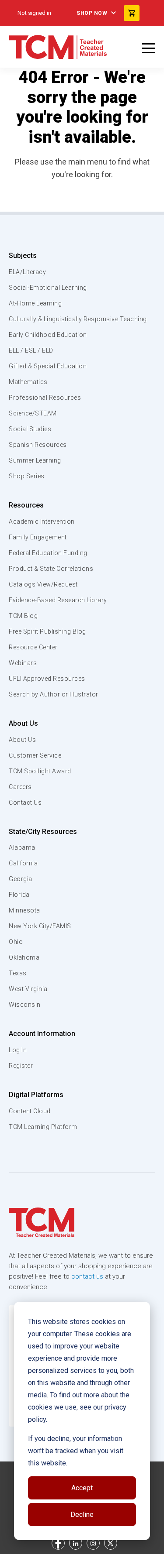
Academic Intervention (42, 521)
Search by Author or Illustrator (53, 694)
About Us (23, 723)
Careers (20, 786)
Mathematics (28, 381)
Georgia (20, 878)
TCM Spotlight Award (40, 771)
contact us (87, 1276)
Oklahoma (24, 957)
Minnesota (24, 910)
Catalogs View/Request (43, 584)
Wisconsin (25, 1004)
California (23, 863)
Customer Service (35, 755)
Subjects (23, 255)
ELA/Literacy (27, 271)
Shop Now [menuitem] (92, 13)
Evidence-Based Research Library (58, 600)
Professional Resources (45, 397)
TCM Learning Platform (43, 1126)
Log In (18, 1049)
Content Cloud (30, 1111)
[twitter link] (110, 1543)
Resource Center (33, 647)
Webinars (23, 662)
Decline (82, 1514)
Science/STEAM (33, 413)
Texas (18, 973)
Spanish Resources (38, 444)
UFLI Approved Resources (47, 678)
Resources (26, 505)
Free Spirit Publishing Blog (47, 631)
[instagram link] (93, 1543)
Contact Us (25, 802)
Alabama (22, 847)
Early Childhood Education (48, 334)
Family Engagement (38, 537)
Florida (19, 894)
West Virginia (28, 988)
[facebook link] (58, 1543)
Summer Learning (35, 460)
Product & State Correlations (51, 568)
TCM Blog (23, 615)
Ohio (16, 941)
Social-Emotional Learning (48, 287)
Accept (82, 1488)
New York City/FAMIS (40, 926)
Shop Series (27, 476)
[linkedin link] (75, 1543)
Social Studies (30, 428)
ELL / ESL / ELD (31, 350)
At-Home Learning (35, 303)
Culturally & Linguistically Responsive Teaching (78, 319)
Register (21, 1065)
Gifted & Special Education (48, 366)
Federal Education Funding (48, 552)
